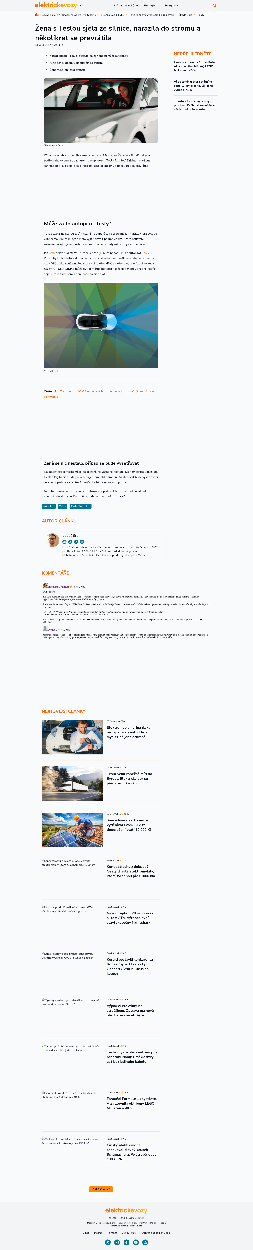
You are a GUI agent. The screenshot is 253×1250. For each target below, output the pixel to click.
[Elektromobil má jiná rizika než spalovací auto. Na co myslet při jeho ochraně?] (72, 737)
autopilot (48, 506)
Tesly (145, 253)
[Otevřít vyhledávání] (214, 5)
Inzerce (98, 1232)
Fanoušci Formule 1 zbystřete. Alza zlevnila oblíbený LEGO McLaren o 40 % (194, 66)
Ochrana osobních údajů (156, 1232)
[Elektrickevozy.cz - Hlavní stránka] (56, 5)
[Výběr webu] (81, 5)
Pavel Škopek (113, 767)
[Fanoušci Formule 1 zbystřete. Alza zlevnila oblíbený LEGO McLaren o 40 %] (72, 1108)
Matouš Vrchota (114, 814)
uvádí (52, 253)
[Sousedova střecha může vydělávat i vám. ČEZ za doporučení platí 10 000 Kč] (72, 830)
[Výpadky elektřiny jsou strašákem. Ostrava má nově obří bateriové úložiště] (72, 1015)
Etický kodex (129, 1232)
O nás (85, 1232)
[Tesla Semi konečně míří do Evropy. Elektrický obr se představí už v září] (72, 783)
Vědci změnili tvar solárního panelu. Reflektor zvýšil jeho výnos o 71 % (193, 86)
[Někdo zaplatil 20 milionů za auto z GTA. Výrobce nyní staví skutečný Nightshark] (72, 923)
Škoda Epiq (185, 15)
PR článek (111, 721)
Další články (101, 1189)
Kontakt (112, 1232)
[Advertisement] (101, 192)
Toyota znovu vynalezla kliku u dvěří (151, 15)
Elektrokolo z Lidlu (112, 15)
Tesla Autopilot (80, 506)
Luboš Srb (40, 45)
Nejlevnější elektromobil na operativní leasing (68, 15)
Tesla (62, 506)
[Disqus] (126, 618)
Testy (200, 15)
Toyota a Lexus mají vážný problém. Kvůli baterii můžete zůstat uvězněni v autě (194, 105)
